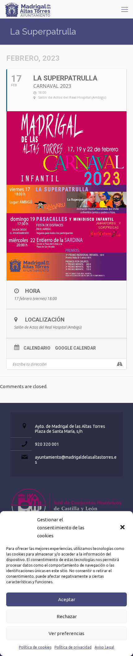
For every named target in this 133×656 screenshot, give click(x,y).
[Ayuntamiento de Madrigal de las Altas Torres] (28, 9)
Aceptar (66, 599)
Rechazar (67, 616)
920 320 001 (47, 444)
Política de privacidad (73, 647)
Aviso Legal (104, 647)
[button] (123, 527)
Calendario (37, 348)
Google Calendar (75, 348)
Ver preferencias (66, 633)
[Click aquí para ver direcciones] (119, 364)
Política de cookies (35, 647)
